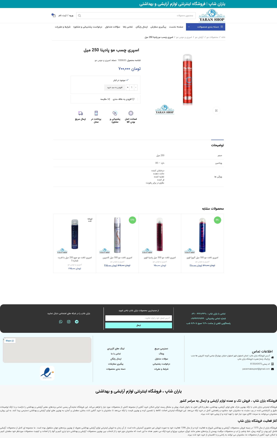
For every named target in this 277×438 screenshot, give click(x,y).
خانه (223, 37)
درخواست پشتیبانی (161, 364)
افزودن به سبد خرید (114, 87)
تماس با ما (116, 354)
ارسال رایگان (115, 359)
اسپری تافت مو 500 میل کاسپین (117, 257)
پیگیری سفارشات (115, 364)
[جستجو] (79, 15)
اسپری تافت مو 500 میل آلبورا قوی (202, 257)
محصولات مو (212, 37)
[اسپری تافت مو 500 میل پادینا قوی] (160, 235)
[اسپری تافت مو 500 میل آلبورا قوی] (202, 235)
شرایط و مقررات (161, 369)
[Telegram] (76, 321)
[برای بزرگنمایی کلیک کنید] (216, 110)
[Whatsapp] (60, 321)
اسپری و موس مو (184, 37)
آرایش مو (199, 37)
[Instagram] (68, 321)
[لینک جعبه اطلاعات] (131, 117)
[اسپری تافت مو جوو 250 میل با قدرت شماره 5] (75, 235)
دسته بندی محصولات (115, 369)
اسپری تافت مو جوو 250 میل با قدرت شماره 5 (75, 259)
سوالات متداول (161, 359)
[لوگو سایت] (212, 15)
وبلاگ (161, 354)
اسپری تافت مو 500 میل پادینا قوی (160, 257)
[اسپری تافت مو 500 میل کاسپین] (117, 235)
